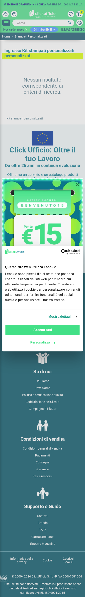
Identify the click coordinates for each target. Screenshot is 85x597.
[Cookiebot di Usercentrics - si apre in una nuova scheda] (61, 252)
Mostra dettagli (60, 316)
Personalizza (40, 342)
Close (77, 184)
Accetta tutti (42, 330)
